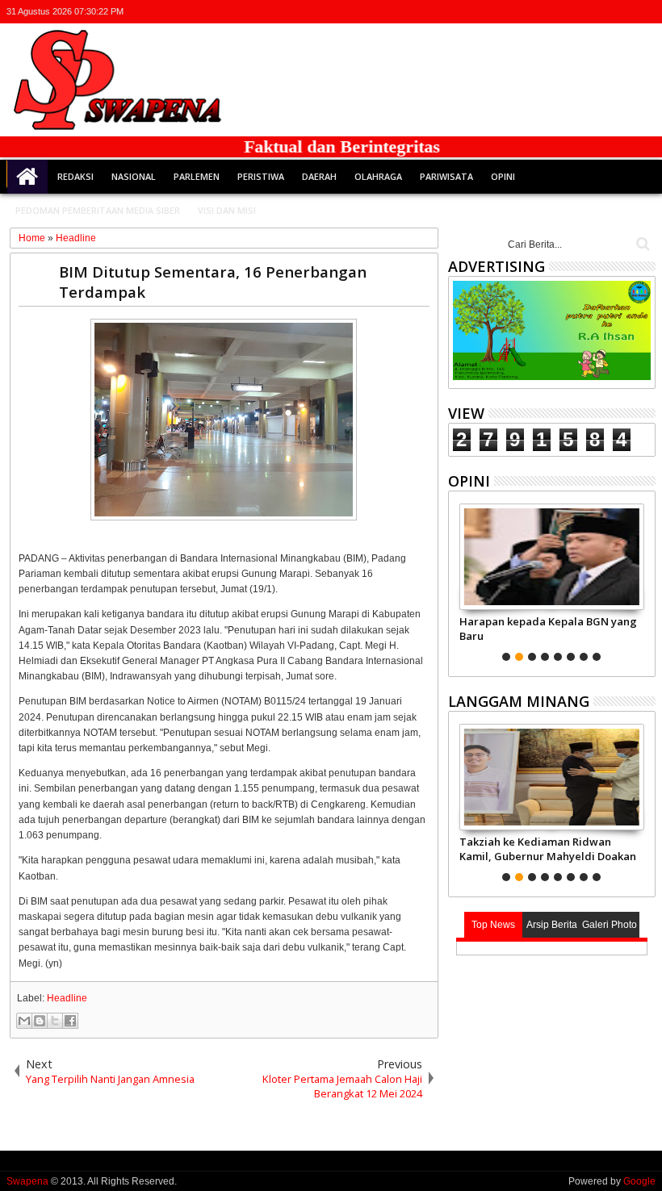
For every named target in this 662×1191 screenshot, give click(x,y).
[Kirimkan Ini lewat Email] (24, 1021)
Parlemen (197, 176)
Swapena (27, 1181)
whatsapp (645, 11)
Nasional (133, 176)
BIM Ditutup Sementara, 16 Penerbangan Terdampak (213, 281)
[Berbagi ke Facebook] (70, 1021)
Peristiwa (260, 176)
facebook (582, 11)
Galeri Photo (609, 924)
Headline (67, 998)
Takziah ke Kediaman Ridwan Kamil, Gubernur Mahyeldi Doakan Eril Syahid (547, 848)
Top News (493, 924)
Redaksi (75, 176)
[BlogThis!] (39, 1021)
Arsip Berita (551, 924)
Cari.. (641, 244)
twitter (561, 11)
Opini (503, 176)
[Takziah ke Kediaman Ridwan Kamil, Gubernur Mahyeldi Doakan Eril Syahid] (551, 777)
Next (459, 580)
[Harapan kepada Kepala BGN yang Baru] (551, 557)
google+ (603, 11)
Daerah (319, 176)
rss (624, 11)
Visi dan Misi (227, 210)
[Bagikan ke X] (55, 1021)
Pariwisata (446, 176)
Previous (645, 580)
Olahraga (378, 176)
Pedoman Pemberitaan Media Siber (97, 210)
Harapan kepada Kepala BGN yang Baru (548, 628)
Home (27, 177)
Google (639, 1181)
